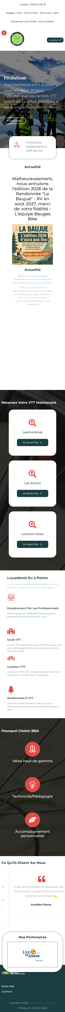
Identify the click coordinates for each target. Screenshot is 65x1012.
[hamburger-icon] (4, 32)
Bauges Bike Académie (43, 1003)
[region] (32, 99)
